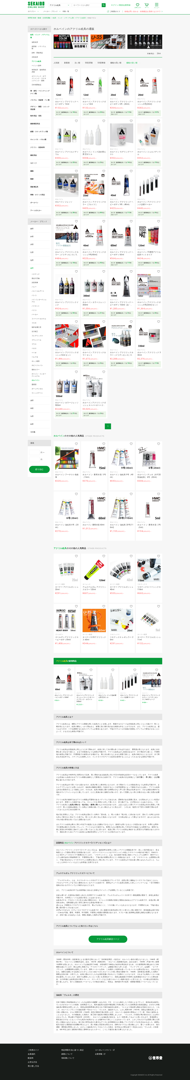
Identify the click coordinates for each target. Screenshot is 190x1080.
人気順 (56, 63)
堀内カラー (36, 370)
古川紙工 (35, 331)
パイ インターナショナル (39, 301)
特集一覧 (66, 11)
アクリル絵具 (60, 548)
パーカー (35, 314)
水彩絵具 (35, 57)
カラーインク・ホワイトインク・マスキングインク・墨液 (39, 78)
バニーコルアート (38, 291)
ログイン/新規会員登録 (120, 5)
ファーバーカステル (39, 319)
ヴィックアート (37, 393)
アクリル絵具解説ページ (108, 939)
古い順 (77, 63)
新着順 (67, 63)
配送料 (30, 1058)
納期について (67, 1054)
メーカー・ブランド (50, 11)
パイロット (36, 306)
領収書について (67, 1058)
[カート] (147, 6)
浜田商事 (35, 282)
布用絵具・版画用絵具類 (39, 71)
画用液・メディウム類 (39, 48)
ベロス (34, 348)
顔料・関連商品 (37, 53)
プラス (34, 344)
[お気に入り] (137, 6)
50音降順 (101, 63)
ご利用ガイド (115, 11)
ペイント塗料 (36, 65)
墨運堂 (34, 384)
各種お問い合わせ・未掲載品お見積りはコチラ (142, 11)
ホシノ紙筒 (36, 361)
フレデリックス (37, 336)
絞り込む (39, 469)
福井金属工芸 (36, 327)
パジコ (34, 310)
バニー (34, 287)
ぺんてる (35, 357)
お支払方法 (32, 1062)
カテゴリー (32, 11)
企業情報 (98, 1054)
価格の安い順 (131, 63)
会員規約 (31, 1054)
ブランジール (36, 340)
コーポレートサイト (103, 1050)
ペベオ (34, 353)
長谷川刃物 (36, 278)
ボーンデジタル (37, 389)
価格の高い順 (115, 63)
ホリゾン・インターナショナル (39, 375)
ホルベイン (59, 436)
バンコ (34, 295)
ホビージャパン (37, 365)
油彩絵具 (35, 42)
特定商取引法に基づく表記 (72, 1050)
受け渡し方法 (33, 1066)
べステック (36, 274)
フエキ (34, 323)
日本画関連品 (36, 85)
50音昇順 (89, 63)
